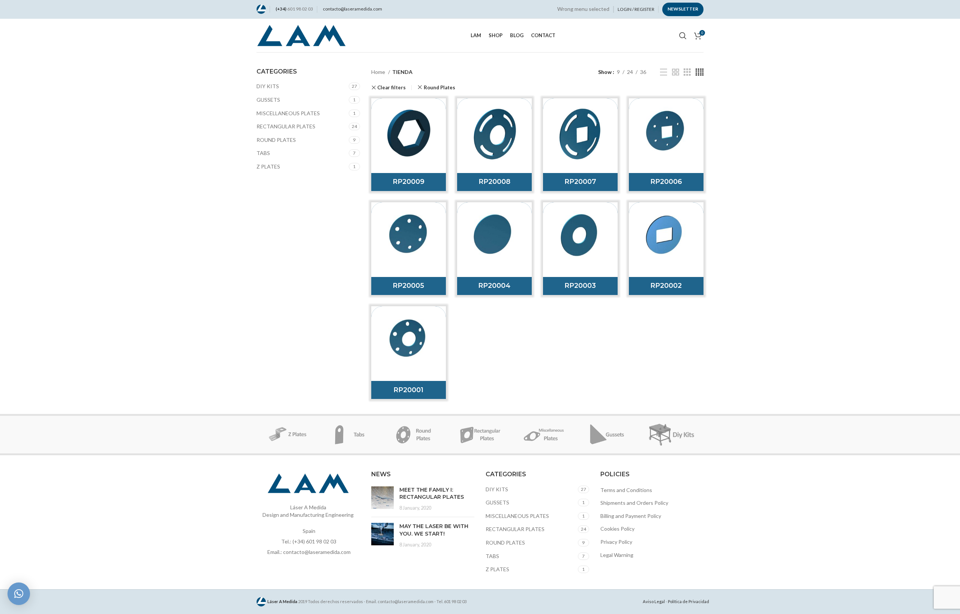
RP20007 (580, 182)
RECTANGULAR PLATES (285, 126)
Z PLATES (268, 166)
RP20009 (408, 182)
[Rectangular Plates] (480, 434)
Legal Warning (616, 555)
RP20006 (666, 182)
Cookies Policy (617, 528)
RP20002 (666, 285)
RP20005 (408, 285)
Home (378, 72)
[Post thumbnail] (382, 499)
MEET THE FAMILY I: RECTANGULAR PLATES (431, 493)
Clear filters (391, 87)
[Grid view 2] (675, 72)
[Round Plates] (416, 434)
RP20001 (408, 390)
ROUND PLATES (276, 140)
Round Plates (439, 87)
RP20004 (494, 285)
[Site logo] (261, 8)
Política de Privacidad (688, 601)
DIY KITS (267, 86)
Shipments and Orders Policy (634, 503)
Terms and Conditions (626, 490)
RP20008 (494, 182)
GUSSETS (268, 99)
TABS (263, 153)
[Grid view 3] (687, 72)
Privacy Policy (616, 542)
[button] (19, 593)
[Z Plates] (288, 434)
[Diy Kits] (672, 434)
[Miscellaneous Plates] (544, 434)
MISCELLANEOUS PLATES (288, 113)
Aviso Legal (654, 601)
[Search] (682, 35)
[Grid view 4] (700, 72)
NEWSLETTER (683, 9)
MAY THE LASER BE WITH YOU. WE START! (433, 530)
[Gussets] (607, 434)
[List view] (663, 72)
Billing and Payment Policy (630, 516)
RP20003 (580, 285)
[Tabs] (352, 434)
